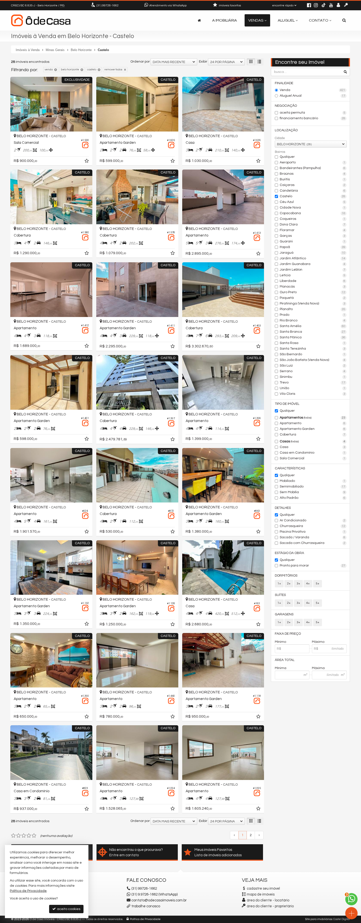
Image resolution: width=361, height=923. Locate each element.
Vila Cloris (313, 394)
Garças (313, 235)
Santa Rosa (313, 343)
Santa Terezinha (313, 348)
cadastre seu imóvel (263, 888)
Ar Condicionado (313, 520)
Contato (318, 20)
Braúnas (313, 173)
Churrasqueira (313, 526)
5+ (317, 583)
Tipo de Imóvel (287, 404)
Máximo (318, 642)
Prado (313, 314)
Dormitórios (286, 575)
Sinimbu (313, 377)
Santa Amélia (313, 326)
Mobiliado (313, 481)
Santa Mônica (313, 337)
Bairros (280, 152)
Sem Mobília (313, 492)
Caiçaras (313, 185)
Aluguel (286, 20)
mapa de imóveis (261, 894)
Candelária (313, 190)
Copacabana (313, 213)
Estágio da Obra (289, 553)
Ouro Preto (313, 292)
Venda (313, 90)
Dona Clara (313, 224)
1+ (279, 583)
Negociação (286, 105)
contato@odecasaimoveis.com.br (159, 900)
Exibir (203, 61)
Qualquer (287, 156)
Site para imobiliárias (318, 919)
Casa (313, 447)
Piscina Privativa (313, 531)
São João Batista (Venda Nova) (313, 360)
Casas (313, 441)
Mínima (280, 668)
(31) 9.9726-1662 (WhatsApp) (154, 894)
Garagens (284, 614)
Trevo (313, 382)
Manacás (313, 286)
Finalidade (284, 83)
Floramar (313, 230)
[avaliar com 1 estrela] (13, 835)
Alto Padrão (313, 498)
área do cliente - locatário (267, 900)
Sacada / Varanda (313, 537)
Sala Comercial (313, 458)
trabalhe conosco (145, 906)
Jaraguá (313, 252)
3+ (298, 583)
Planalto (313, 309)
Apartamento (313, 423)
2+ (289, 583)
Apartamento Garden (313, 429)
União (313, 388)
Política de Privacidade (145, 919)
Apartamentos (313, 417)
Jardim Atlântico (313, 258)
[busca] (344, 20)
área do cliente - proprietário (270, 906)
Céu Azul (313, 202)
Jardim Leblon (313, 269)
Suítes (280, 595)
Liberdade (313, 281)
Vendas (256, 20)
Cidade (280, 138)
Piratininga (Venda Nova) (313, 303)
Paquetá (313, 298)
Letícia (313, 275)
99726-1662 (108, 5)
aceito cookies (68, 909)
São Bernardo (313, 354)
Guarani (313, 241)
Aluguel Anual (313, 95)
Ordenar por (140, 61)
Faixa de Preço (288, 633)
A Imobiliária (224, 20)
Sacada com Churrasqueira (313, 543)
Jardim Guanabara (313, 264)
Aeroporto (313, 162)
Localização (286, 130)
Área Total (284, 660)
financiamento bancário (313, 118)
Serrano (313, 371)
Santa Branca (313, 331)
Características (290, 468)
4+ (308, 583)
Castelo (313, 196)
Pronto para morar (313, 565)
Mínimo (280, 642)
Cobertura (313, 434)
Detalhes (283, 508)
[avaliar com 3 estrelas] (23, 835)
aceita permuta (313, 112)
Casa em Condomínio (313, 452)
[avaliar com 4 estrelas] (29, 835)
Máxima (318, 668)
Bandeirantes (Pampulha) (313, 168)
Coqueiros (313, 219)
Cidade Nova (313, 207)
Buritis (313, 179)
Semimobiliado (313, 486)
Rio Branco (313, 320)
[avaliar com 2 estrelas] (18, 835)
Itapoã (313, 247)
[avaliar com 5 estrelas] (34, 835)
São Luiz (313, 365)
